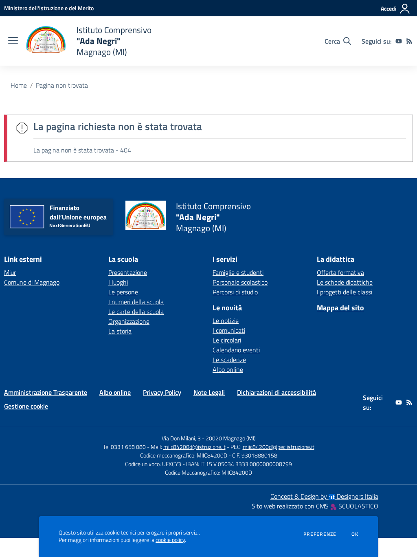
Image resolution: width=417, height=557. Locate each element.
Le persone (123, 292)
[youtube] (398, 41)
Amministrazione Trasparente (45, 392)
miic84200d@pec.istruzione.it (278, 446)
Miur (10, 272)
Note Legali (209, 392)
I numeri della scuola (136, 302)
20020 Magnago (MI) (231, 438)
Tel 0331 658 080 (124, 446)
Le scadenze (229, 360)
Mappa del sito (340, 307)
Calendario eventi (236, 350)
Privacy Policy (162, 392)
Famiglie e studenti (238, 272)
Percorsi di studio (235, 292)
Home (19, 85)
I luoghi (118, 282)
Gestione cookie (26, 406)
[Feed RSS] (409, 41)
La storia (120, 331)
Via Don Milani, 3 (181, 438)
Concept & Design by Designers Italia (324, 496)
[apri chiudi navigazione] (13, 41)
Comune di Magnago (31, 282)
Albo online (228, 369)
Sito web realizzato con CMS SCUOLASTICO (315, 506)
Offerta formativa (340, 272)
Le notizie (226, 320)
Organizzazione (128, 321)
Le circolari (227, 340)
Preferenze (319, 534)
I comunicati (229, 330)
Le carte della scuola (136, 311)
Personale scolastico (240, 282)
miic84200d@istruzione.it (194, 446)
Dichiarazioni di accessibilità (276, 392)
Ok (355, 534)
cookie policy (170, 539)
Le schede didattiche (345, 282)
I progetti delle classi (344, 292)
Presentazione (127, 272)
